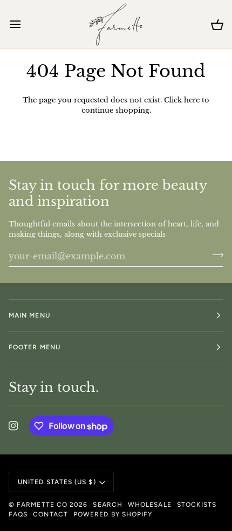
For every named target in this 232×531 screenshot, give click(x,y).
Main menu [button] (29, 315)
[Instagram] (13, 426)
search (107, 504)
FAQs (18, 514)
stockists (197, 504)
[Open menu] (25, 24)
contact (50, 514)
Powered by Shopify (112, 514)
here (192, 100)
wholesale (150, 504)
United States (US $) (57, 482)
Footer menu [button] (34, 347)
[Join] (214, 255)
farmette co (42, 504)
